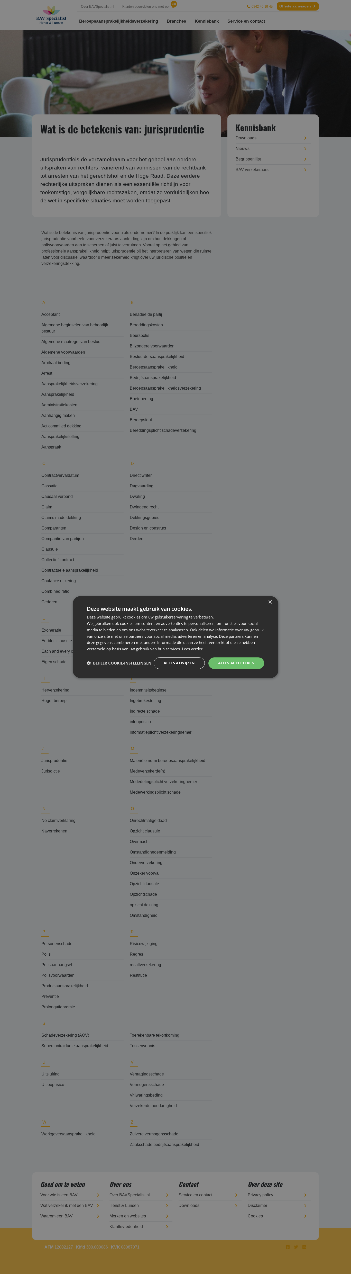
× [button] (270, 602)
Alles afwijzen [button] (179, 662)
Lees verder (192, 648)
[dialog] (175, 637)
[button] (119, 663)
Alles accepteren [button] (236, 662)
